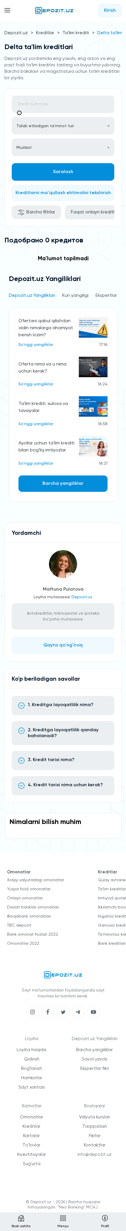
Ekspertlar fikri (94, 1068)
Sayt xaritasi (31, 1087)
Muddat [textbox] (24, 148)
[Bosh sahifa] (54, 10)
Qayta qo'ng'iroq (63, 645)
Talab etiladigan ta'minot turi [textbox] (45, 126)
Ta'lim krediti (75, 33)
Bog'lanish (31, 1068)
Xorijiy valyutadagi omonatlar (35, 880)
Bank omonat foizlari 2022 (32, 934)
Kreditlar (45, 33)
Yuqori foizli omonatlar (28, 889)
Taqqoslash (94, 1126)
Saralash (63, 172)
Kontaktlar (94, 1145)
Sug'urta (31, 1164)
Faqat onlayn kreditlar (95, 212)
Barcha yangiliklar (63, 483)
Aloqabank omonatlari (29, 916)
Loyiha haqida (31, 1050)
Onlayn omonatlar (24, 898)
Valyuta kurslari (94, 1117)
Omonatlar (31, 1117)
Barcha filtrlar (40, 212)
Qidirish (31, 1059)
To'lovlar (31, 1145)
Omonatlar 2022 (23, 944)
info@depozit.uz (94, 1154)
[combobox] (63, 126)
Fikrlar (95, 1136)
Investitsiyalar (31, 1154)
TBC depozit (19, 925)
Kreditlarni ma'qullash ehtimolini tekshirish (63, 193)
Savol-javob (95, 1059)
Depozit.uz (16, 33)
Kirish (110, 10)
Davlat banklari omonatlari (33, 907)
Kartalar (31, 1136)
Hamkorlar (31, 1078)
